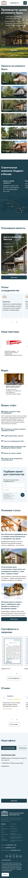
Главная (3, 824)
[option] (14, 32)
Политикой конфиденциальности (9, 495)
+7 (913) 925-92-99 (15, 850)
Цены (2, 836)
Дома (2, 826)
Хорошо (5, 874)
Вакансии (12, 826)
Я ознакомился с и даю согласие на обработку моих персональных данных (9, 496)
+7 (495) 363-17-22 (6, 763)
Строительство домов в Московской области (16, 837)
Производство (5, 834)
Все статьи (14, 619)
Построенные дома (4, 829)
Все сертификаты (14, 678)
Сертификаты (13, 828)
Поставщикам (13, 831)
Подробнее (14, 50)
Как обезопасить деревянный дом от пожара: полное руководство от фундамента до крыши (14, 536)
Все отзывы (14, 724)
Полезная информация (4, 839)
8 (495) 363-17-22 (11, 845)
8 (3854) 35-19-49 (10, 847)
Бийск (3, 847)
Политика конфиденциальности (16, 834)
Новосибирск (5, 850)
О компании (13, 824)
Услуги (3, 832)
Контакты (14, 800)
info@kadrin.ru (5, 766)
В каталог (14, 277)
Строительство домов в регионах (16, 841)
